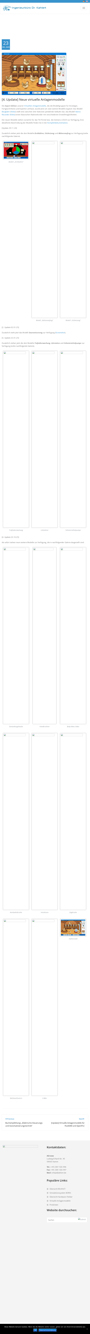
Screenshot (60, 332)
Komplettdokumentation (57, 123)
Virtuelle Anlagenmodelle (60, 1201)
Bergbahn (6, 111)
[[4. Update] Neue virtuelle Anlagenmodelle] (45, 74)
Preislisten (54, 1205)
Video (13, 111)
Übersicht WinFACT (57, 1189)
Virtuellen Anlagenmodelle (35, 106)
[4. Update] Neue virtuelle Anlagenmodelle (33, 99)
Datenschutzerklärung (47, 1330)
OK (35, 1330)
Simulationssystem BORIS (60, 1193)
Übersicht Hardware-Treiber (61, 1197)
